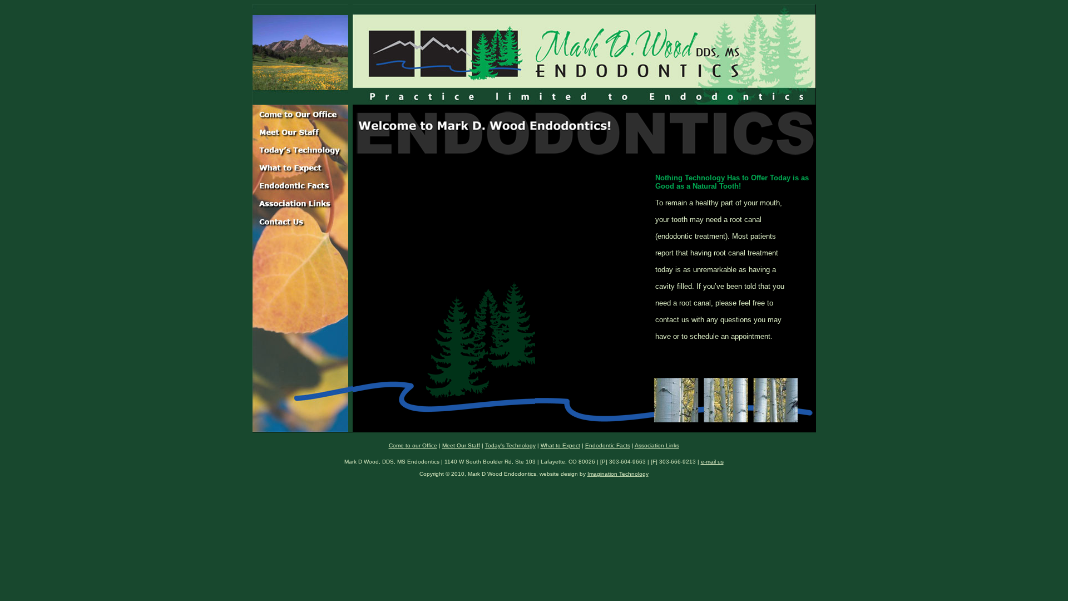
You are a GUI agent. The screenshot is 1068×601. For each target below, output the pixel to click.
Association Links (657, 445)
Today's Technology (510, 445)
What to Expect (560, 445)
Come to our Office (413, 445)
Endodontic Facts (607, 445)
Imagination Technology (618, 474)
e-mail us (712, 462)
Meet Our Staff (461, 445)
